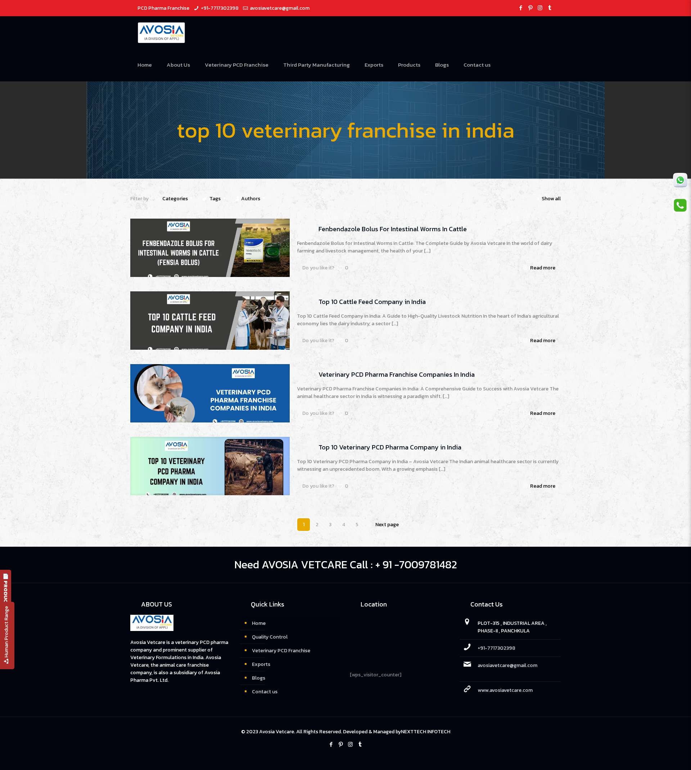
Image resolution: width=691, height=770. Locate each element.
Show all (551, 198)
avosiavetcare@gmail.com (280, 8)
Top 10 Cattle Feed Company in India (372, 301)
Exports (261, 664)
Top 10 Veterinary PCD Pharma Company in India (390, 447)
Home (259, 623)
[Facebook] (520, 8)
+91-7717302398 (220, 8)
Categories (175, 198)
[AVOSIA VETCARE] (161, 32)
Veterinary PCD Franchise (281, 650)
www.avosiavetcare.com (505, 690)
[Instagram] (540, 8)
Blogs (258, 678)
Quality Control (270, 637)
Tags (215, 198)
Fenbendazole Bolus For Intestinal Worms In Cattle (393, 229)
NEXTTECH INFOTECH (425, 731)
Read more (542, 268)
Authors (250, 198)
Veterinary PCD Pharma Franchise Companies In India (397, 374)
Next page (387, 524)
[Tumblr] (550, 8)
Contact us (264, 691)
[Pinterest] (530, 8)
